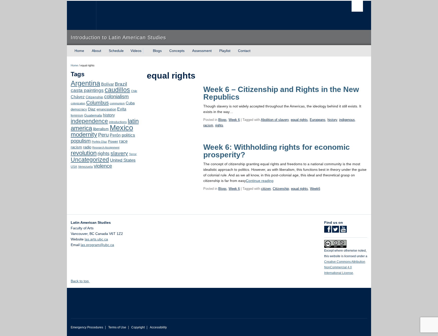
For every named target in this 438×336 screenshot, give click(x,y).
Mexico (121, 127)
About (96, 51)
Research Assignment (105, 147)
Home (79, 51)
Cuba (130, 103)
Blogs (157, 51)
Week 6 (234, 120)
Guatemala (93, 115)
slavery (119, 153)
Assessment (202, 51)
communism (117, 103)
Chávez (78, 97)
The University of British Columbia (81, 15)
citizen (266, 189)
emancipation (106, 109)
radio (87, 147)
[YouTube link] (343, 231)
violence (103, 166)
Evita (121, 109)
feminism (77, 115)
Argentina (85, 83)
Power (113, 141)
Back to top (80, 281)
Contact (244, 51)
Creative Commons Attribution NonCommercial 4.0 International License (344, 267)
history (109, 115)
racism (76, 147)
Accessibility (158, 327)
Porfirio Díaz (99, 141)
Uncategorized (90, 159)
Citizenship (94, 97)
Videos (136, 51)
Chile (134, 90)
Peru (103, 135)
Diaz (92, 109)
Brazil (121, 84)
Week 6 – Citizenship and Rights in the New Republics (281, 93)
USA (74, 167)
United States (123, 160)
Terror (133, 154)
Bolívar (107, 84)
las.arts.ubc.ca (96, 239)
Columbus (97, 102)
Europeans (317, 120)
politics (128, 135)
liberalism (101, 129)
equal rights (299, 120)
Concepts (177, 51)
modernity (84, 134)
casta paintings (87, 90)
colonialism (116, 96)
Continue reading (259, 181)
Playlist (224, 51)
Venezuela (85, 167)
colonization (78, 103)
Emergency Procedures (87, 327)
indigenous (347, 120)
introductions (118, 122)
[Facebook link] (327, 231)
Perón (115, 135)
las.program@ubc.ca (97, 245)
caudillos (117, 89)
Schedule (116, 51)
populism (81, 141)
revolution (84, 153)
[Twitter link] (335, 231)
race (123, 141)
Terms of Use (117, 327)
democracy (79, 109)
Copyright (138, 327)
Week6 (315, 189)
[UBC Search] (357, 6)
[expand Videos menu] (146, 51)
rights (104, 153)
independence (89, 121)
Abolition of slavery (275, 120)
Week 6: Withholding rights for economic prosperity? (276, 151)
